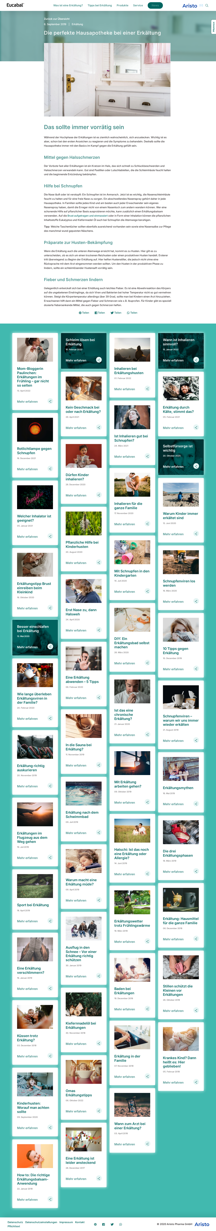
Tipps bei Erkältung (100, 5)
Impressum (66, 1222)
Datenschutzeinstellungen (41, 1222)
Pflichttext (14, 1226)
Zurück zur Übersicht (57, 18)
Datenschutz (15, 1222)
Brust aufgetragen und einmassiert (88, 215)
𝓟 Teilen (84, 312)
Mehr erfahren (27, 401)
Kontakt (80, 1222)
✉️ (201, 5)
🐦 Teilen (116, 312)
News (155, 5)
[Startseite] (15, 5)
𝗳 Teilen (100, 312)
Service (138, 5)
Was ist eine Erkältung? (68, 5)
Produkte (122, 5)
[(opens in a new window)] (189, 5)
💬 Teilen (132, 312)
